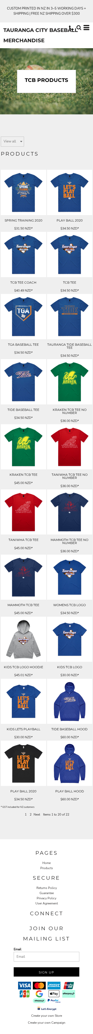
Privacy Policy (46, 898)
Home (46, 863)
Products (46, 868)
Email (17, 949)
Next (37, 814)
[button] (78, 27)
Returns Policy (46, 888)
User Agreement (46, 903)
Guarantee (47, 893)
